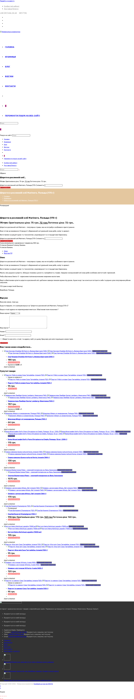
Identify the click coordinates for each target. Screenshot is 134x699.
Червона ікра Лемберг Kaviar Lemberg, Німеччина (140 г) (31, 401)
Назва (3, 332)
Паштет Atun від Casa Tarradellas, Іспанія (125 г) (27, 550)
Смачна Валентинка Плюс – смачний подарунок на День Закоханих (35, 476)
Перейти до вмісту (7, 1)
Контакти (7, 150)
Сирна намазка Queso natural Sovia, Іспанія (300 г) (29, 457)
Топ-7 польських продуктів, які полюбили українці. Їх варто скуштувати (31, 671)
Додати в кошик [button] (14, 362)
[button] (12, 245)
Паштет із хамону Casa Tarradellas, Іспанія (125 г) (28, 589)
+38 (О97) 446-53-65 (8, 13)
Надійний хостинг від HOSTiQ (43, 684)
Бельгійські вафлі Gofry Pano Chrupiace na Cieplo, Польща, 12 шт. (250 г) (37, 439)
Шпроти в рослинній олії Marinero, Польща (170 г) (21, 200)
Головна (6, 139)
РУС (25, 13)
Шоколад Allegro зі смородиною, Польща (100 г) (27, 419)
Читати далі (12, 388)
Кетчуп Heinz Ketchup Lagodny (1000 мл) (24, 532)
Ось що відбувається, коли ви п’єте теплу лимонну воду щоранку (29, 662)
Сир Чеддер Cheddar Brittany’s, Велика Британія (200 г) (31, 357)
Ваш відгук (4, 328)
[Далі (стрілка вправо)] (2, 698)
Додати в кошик (5, 187)
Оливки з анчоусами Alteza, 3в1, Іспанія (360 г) (27, 494)
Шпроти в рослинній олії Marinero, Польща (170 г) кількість (22, 185)
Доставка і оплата (12, 651)
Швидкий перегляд (99, 351)
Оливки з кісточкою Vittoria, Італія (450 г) (25, 568)
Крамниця (7, 142)
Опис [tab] (6, 251)
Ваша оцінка (5, 313)
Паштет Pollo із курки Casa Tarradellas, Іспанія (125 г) (30, 383)
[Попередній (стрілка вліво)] (0, 698)
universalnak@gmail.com (17, 636)
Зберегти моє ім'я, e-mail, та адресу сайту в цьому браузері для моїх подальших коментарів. (37, 339)
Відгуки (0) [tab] (8, 253)
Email (2, 335)
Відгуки (6, 147)
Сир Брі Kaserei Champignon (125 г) (22, 514)
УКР (20, 13)
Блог (5, 144)
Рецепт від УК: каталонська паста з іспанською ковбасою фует (28, 680)
